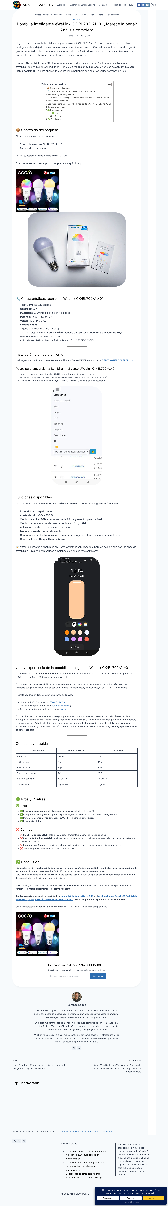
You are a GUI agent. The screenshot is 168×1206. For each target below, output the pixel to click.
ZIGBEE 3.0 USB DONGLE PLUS (117, 360)
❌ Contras (57, 116)
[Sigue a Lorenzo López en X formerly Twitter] (79, 1048)
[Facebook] (139, 5)
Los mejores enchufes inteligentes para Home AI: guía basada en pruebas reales (85, 1166)
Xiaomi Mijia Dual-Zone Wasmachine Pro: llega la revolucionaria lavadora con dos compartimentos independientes (117, 1066)
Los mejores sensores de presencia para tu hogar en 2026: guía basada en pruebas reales (86, 1155)
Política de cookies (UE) (122, 5)
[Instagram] (147, 5)
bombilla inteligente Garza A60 (77, 896)
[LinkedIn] (143, 5)
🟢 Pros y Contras (55, 110)
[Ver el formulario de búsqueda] (153, 5)
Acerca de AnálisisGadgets (82, 5)
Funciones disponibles (58, 100)
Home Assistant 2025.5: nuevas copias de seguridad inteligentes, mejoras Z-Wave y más (38, 1065)
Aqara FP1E (67, 709)
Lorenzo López (72, 36)
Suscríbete (62, 5)
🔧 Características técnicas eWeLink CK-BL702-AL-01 (72, 91)
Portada (38, 15)
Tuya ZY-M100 (57, 702)
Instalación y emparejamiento (61, 94)
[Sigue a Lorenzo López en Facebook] (74, 1048)
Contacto (103, 5)
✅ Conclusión (54, 119)
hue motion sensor (61, 705)
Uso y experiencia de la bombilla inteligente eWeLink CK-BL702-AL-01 (79, 104)
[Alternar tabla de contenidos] (108, 84)
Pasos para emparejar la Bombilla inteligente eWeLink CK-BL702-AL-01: (81, 98)
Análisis (46, 15)
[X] (19, 1141)
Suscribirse (98, 976)
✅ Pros (55, 113)
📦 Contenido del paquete (59, 88)
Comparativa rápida (57, 107)
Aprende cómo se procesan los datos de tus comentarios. (85, 1131)
